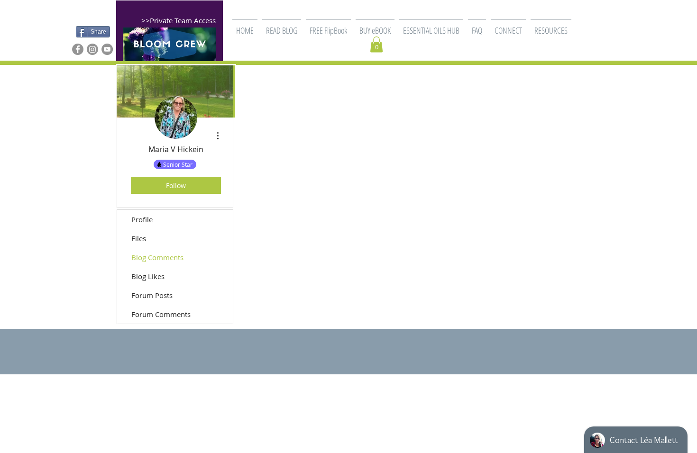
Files (138, 238)
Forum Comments (161, 314)
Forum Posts (152, 295)
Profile (142, 219)
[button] (328, 26)
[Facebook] (77, 49)
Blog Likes (148, 276)
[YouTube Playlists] (107, 49)
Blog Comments (157, 257)
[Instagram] (92, 49)
